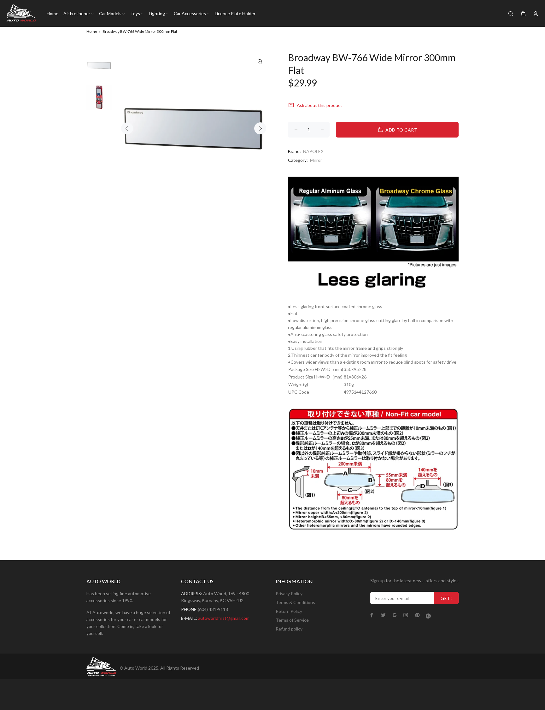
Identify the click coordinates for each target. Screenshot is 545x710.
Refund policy (289, 628)
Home (91, 31)
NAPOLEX (313, 151)
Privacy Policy (289, 593)
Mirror (316, 160)
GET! (446, 598)
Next (260, 128)
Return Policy (289, 611)
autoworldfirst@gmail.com (223, 618)
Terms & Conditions (295, 602)
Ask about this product (319, 105)
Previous (127, 128)
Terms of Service (292, 620)
